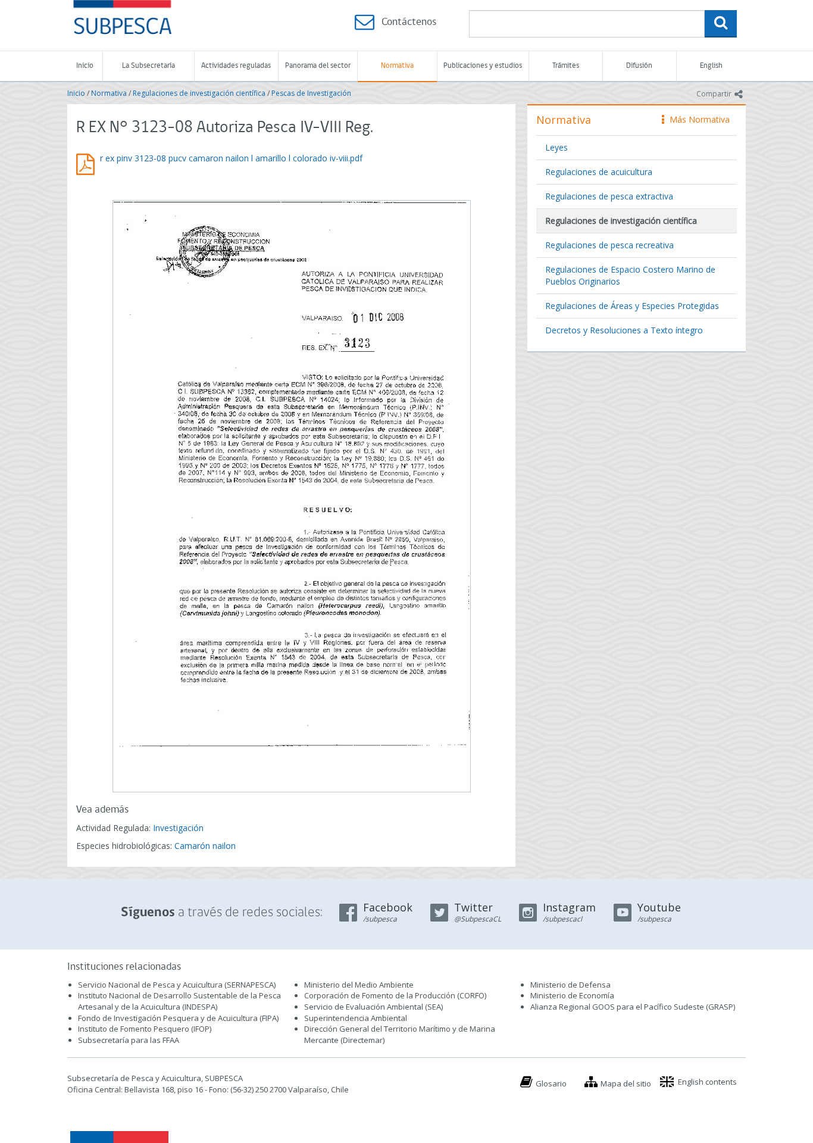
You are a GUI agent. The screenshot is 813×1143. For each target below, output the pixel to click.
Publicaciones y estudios (482, 66)
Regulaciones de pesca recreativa (609, 245)
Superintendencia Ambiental (355, 1018)
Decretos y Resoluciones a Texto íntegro (624, 330)
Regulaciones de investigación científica (199, 93)
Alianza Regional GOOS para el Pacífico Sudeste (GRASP (631, 1006)
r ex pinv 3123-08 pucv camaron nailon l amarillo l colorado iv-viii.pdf (231, 158)
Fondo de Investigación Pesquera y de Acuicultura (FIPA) (178, 1018)
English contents (707, 1081)
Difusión (639, 66)
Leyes (556, 147)
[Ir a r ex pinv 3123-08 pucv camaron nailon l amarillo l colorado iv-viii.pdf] (291, 494)
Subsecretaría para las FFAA (128, 1040)
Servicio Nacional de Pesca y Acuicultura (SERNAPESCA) (177, 984)
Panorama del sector (318, 66)
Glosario (551, 1083)
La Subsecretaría (148, 66)
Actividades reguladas (236, 66)
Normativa (397, 66)
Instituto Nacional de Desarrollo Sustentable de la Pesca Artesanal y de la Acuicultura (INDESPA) (179, 1001)
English (711, 66)
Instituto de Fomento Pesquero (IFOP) (144, 1028)
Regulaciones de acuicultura (598, 171)
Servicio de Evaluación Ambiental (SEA (372, 1006)
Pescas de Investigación (311, 93)
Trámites (565, 66)
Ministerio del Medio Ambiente (359, 984)
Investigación (178, 827)
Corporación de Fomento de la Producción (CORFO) (395, 995)
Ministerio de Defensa (570, 984)
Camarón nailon (205, 845)
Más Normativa (697, 119)
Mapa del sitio (626, 1083)
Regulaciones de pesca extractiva (609, 196)
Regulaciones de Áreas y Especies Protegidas (632, 305)
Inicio (84, 66)
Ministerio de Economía (572, 995)
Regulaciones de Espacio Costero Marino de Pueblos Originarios (630, 275)
